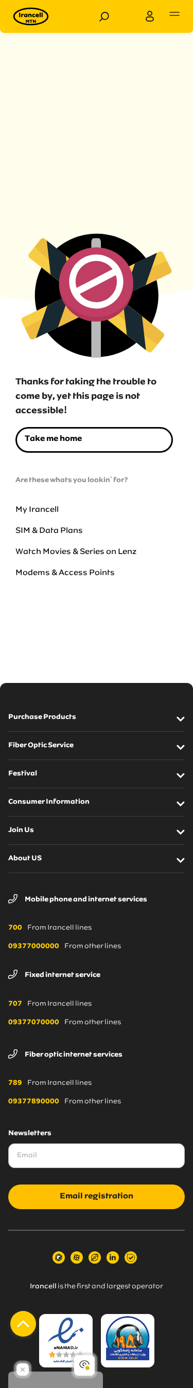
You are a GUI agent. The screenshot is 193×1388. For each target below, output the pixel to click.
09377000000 (33, 946)
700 (15, 928)
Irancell (43, 1286)
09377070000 (33, 1022)
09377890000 (33, 1101)
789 (15, 1083)
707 (15, 1004)
